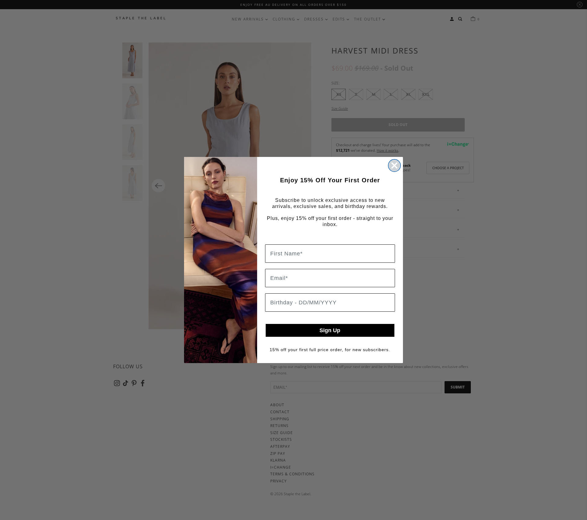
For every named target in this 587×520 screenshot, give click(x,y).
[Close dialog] (394, 165)
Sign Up (329, 330)
